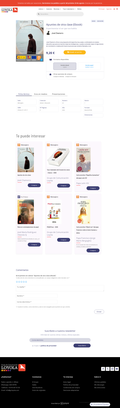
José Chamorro (57, 33)
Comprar (34, 185)
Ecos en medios (40, 94)
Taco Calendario (68, 9)
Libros (41, 9)
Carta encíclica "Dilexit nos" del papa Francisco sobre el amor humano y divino (87, 230)
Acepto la (45, 346)
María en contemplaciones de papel (28, 227)
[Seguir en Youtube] (117, 369)
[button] (40, 22)
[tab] (24, 94)
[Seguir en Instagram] (112, 369)
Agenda (109, 9)
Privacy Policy (97, 402)
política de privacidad (48, 346)
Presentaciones (58, 94)
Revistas (56, 9)
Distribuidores (37, 388)
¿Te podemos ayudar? (101, 404)
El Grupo (102, 9)
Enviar (99, 312)
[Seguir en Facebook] (103, 369)
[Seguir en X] (108, 369)
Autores (49, 9)
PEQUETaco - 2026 (52, 227)
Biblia (79, 9)
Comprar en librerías (58, 76)
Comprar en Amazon (70, 76)
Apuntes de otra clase (24, 175)
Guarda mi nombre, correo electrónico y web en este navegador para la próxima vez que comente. (44, 307)
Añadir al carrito (75, 52)
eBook (93, 21)
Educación (100, 21)
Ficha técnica (23, 94)
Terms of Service (102, 402)
